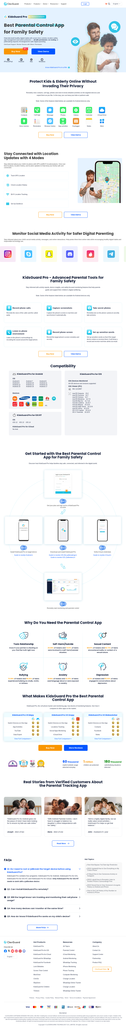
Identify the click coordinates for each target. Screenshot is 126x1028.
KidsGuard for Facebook (41, 962)
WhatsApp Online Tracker (72, 983)
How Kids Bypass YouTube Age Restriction (102, 865)
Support (63, 4)
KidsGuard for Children (41, 987)
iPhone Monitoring (69, 966)
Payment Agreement (89, 998)
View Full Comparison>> (23, 739)
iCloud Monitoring (69, 954)
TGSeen (36, 991)
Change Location (69, 978)
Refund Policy (59, 998)
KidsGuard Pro (38, 946)
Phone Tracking (68, 970)
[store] (106, 4)
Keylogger (76, 126)
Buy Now (50, 135)
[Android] (21, 59)
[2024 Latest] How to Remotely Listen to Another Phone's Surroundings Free (101, 880)
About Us (96, 946)
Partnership (97, 958)
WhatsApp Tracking (70, 962)
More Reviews (76, 747)
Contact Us (96, 950)
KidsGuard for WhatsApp (42, 958)
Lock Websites (38, 966)
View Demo (76, 135)
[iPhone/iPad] (8, 59)
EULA (66, 998)
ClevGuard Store (101, 969)
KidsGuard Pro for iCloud (42, 954)
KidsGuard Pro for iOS (41, 950)
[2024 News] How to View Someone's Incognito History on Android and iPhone (103, 886)
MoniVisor (37, 974)
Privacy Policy (40, 998)
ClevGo (36, 978)
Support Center (98, 954)
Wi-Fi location (48, 164)
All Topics (66, 946)
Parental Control (68, 950)
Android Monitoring (69, 958)
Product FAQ (97, 962)
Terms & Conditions (75, 998)
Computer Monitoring (70, 974)
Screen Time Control (40, 970)
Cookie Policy (49, 998)
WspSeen (36, 983)
